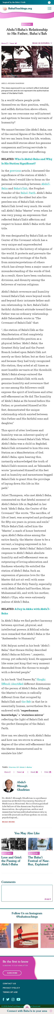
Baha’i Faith (28, 192)
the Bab (26, 701)
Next (51, 935)
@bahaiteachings (27, 916)
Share (3, 43)
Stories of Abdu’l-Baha (20, 767)
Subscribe (12, 973)
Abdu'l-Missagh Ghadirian (23, 786)
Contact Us (9, 983)
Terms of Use (10, 992)
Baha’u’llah (21, 188)
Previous (2, 935)
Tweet (12, 43)
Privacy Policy (11, 987)
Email (33, 772)
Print (46, 772)
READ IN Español (41, 43)
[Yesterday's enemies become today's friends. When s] (27, 935)
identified (17, 683)
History (27, 24)
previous (15, 170)
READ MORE (8, 821)
